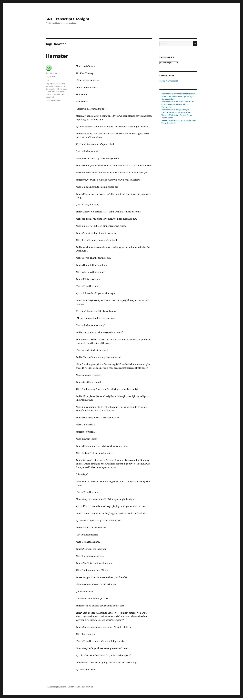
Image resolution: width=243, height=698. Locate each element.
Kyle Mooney (51, 94)
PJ (63, 94)
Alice (48, 86)
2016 (47, 80)
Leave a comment (53, 101)
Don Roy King (51, 73)
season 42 (50, 97)
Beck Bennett (56, 86)
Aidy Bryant (50, 84)
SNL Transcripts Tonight (67, 19)
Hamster (57, 56)
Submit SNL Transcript (168, 81)
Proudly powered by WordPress (80, 687)
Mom (59, 94)
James (48, 92)
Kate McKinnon (58, 92)
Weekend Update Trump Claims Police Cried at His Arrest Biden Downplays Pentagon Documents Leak (179, 96)
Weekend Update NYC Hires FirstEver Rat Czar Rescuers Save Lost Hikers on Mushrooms (177, 104)
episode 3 (55, 89)
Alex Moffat (60, 84)
